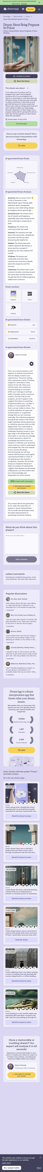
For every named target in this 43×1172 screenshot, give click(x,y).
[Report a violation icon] (28, 88)
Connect (24, 4)
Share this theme (23, 81)
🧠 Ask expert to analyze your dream (21, 487)
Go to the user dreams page (13, 778)
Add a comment (21, 559)
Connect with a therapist (23, 481)
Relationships (18, 16)
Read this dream (21, 940)
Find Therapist (21, 124)
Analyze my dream (23, 76)
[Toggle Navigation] (39, 9)
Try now (31, 9)
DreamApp (6, 16)
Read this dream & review (21, 816)
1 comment (10, 610)
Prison (28, 16)
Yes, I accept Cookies (11, 1168)
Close (39, 1168)
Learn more (6, 1163)
